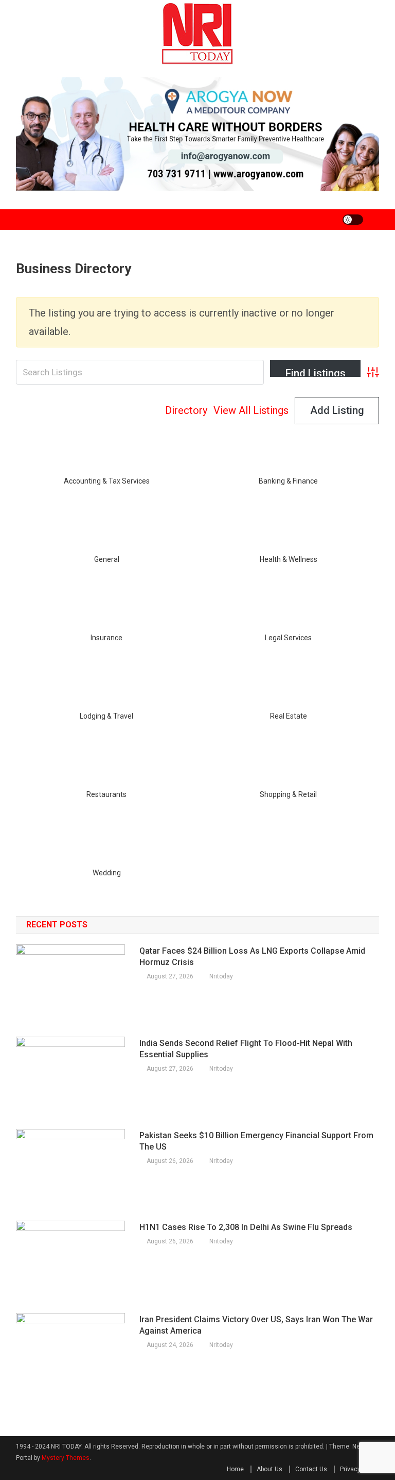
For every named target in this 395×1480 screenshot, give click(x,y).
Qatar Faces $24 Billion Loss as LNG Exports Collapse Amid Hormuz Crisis (252, 956)
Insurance (106, 638)
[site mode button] (353, 219)
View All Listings (251, 410)
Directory (186, 410)
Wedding (107, 873)
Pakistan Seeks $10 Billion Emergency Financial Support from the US (256, 1141)
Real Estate (288, 716)
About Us (269, 1469)
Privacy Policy (359, 1469)
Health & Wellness (288, 559)
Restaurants (106, 794)
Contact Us (311, 1469)
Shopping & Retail (288, 794)
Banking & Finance (288, 481)
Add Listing (337, 410)
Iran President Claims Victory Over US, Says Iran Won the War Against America (256, 1325)
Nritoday (221, 976)
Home (235, 1469)
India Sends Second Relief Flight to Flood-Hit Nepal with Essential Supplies (245, 1048)
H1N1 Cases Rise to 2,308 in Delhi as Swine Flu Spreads (245, 1227)
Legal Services (288, 638)
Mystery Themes (65, 1457)
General (106, 559)
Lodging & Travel (106, 716)
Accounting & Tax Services (107, 481)
